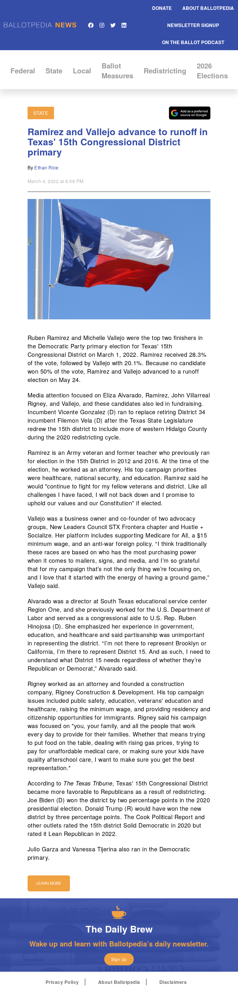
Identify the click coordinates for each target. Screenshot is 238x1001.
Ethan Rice (46, 167)
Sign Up (119, 959)
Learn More (48, 883)
